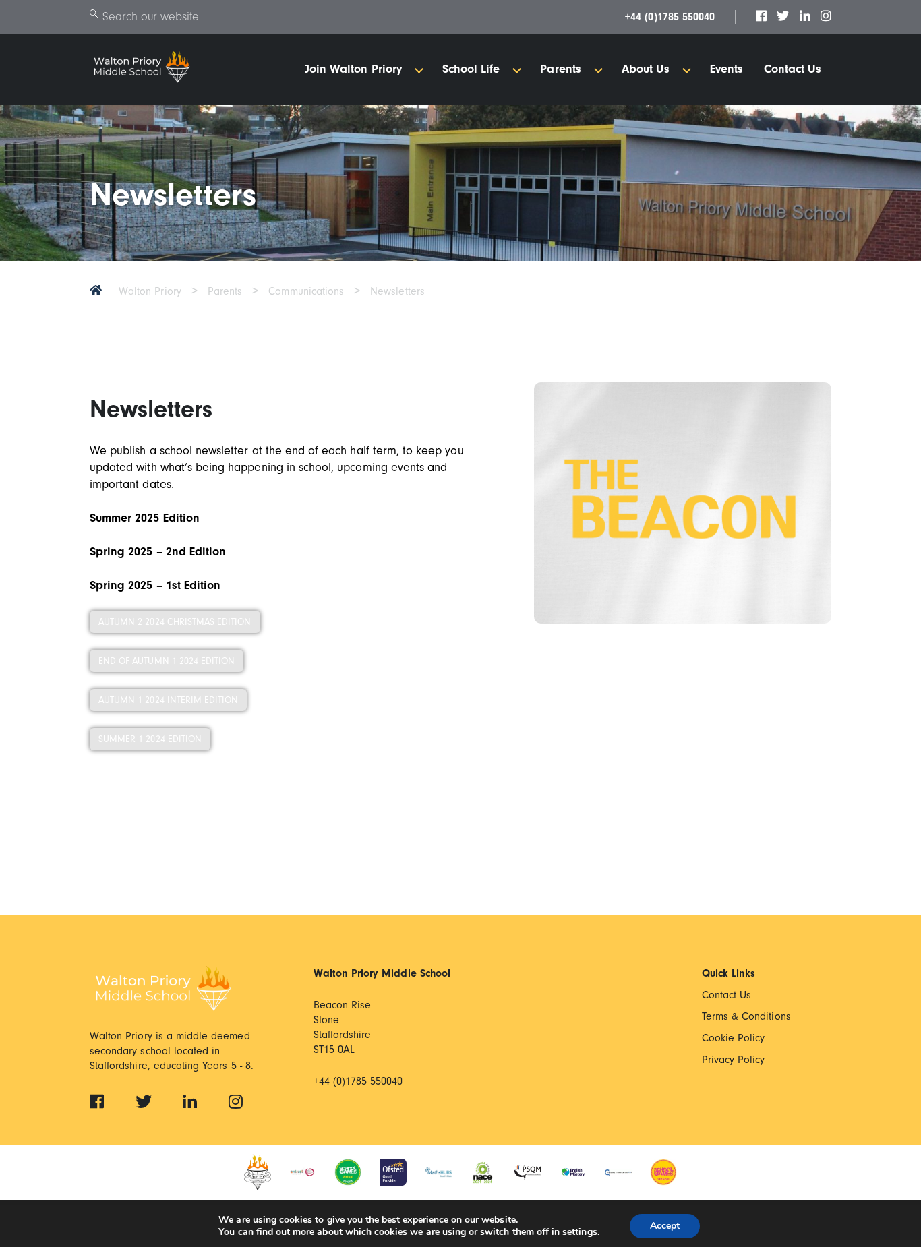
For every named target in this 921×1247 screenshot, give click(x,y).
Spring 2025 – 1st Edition (155, 585)
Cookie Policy (733, 1038)
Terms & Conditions (746, 1016)
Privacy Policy (733, 1060)
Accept (665, 1225)
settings (579, 1232)
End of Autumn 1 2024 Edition (166, 661)
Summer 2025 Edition (145, 518)
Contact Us (727, 995)
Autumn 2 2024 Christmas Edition (174, 622)
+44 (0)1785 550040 (670, 17)
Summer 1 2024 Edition (150, 739)
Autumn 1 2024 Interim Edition (168, 700)
